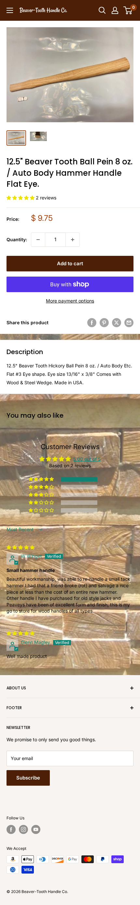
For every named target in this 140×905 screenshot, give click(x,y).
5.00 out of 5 (87, 459)
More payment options (70, 301)
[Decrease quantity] (38, 239)
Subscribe (28, 778)
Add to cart (70, 263)
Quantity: (17, 239)
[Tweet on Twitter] (116, 322)
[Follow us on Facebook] (11, 829)
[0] (128, 10)
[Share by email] (128, 322)
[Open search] (102, 10)
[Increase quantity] (72, 239)
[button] (21, 197)
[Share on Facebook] (91, 322)
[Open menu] (10, 10)
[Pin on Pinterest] (104, 322)
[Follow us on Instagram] (23, 829)
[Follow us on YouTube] (35, 829)
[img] (21, 547)
